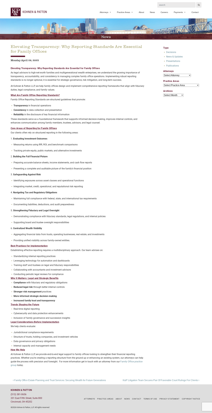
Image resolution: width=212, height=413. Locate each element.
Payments (178, 12)
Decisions (171, 52)
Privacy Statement (170, 399)
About (141, 12)
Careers (164, 12)
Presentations (173, 60)
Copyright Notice (191, 399)
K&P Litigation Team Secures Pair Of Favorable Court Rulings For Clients (160, 380)
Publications (172, 65)
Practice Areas (123, 12)
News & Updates (174, 56)
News (152, 12)
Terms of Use (150, 399)
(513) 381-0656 (18, 394)
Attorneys (104, 12)
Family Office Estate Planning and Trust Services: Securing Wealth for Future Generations (60, 380)
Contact (195, 12)
